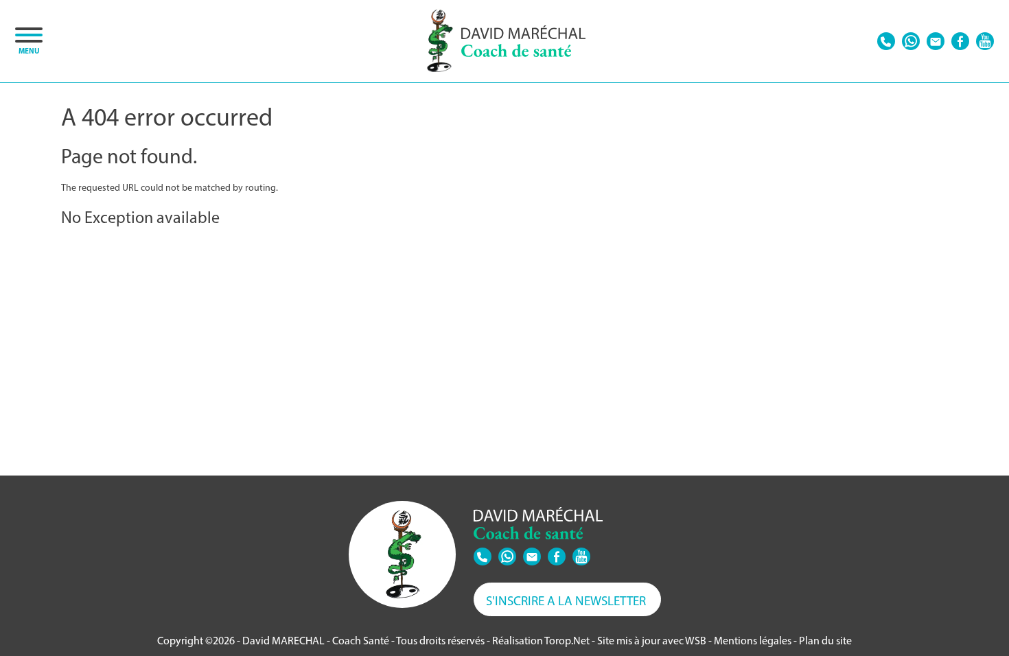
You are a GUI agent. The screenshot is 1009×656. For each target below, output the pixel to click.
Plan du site (825, 640)
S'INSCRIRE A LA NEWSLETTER (566, 601)
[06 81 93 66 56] (886, 41)
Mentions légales (752, 640)
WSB (695, 640)
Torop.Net (567, 640)
